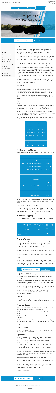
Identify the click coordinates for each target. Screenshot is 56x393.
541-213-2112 (52, 3)
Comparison (6, 45)
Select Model (23, 8)
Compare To (31, 8)
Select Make (15, 8)
